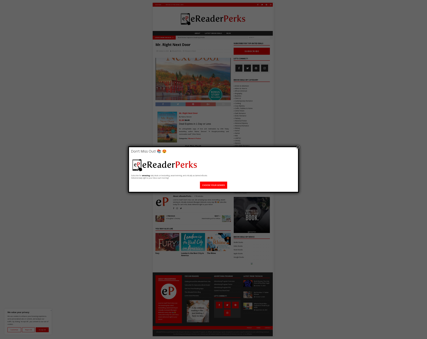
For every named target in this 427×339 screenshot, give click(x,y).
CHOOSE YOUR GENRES (213, 185)
